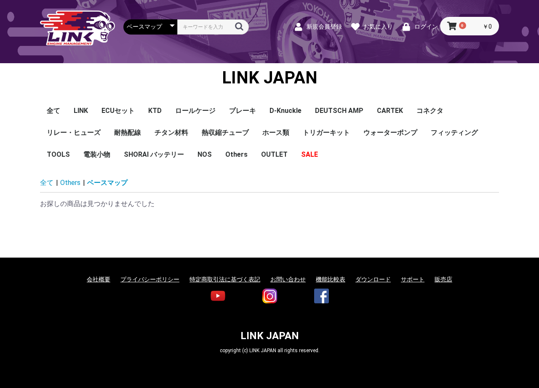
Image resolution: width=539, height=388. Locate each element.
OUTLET (274, 154)
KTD (155, 111)
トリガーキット (326, 132)
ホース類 (275, 132)
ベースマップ (107, 183)
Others (236, 154)
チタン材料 (171, 132)
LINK (81, 111)
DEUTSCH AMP (339, 111)
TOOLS (58, 154)
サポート (412, 279)
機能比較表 (330, 279)
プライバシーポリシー (149, 279)
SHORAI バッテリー (154, 154)
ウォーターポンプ (390, 132)
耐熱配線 (127, 132)
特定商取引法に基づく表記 (224, 279)
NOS (204, 154)
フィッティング (454, 132)
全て (53, 111)
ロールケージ (195, 111)
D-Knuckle (286, 111)
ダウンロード (373, 279)
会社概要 (98, 279)
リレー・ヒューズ (74, 132)
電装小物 (96, 154)
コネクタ (429, 111)
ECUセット (118, 111)
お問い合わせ (288, 279)
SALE (309, 154)
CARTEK (390, 111)
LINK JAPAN (270, 78)
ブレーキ (242, 111)
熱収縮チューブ (225, 132)
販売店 (443, 279)
